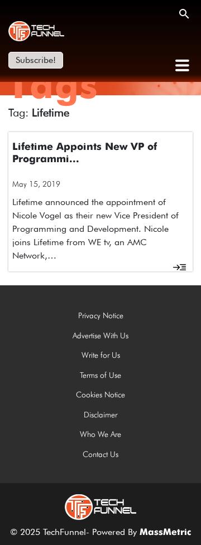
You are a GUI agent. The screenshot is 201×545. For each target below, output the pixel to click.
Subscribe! (36, 60)
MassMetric (165, 532)
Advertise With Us (100, 335)
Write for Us (101, 355)
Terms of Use (100, 375)
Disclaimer (100, 414)
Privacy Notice (100, 315)
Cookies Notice (100, 394)
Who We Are (100, 434)
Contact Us (100, 454)
